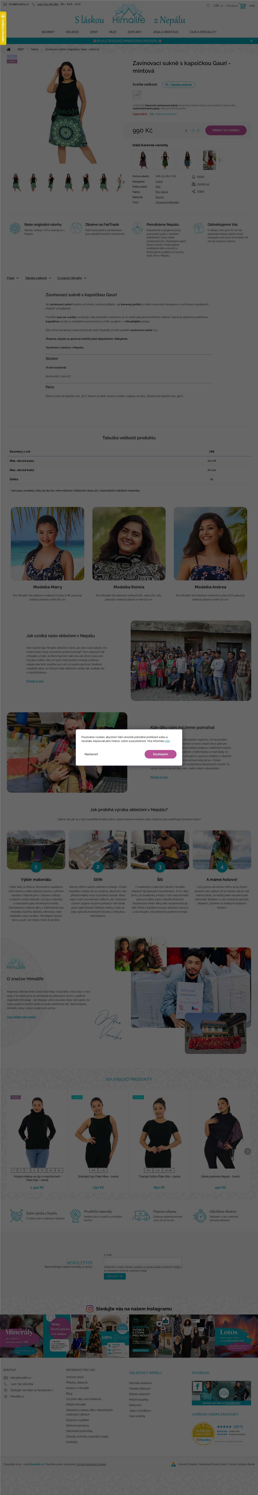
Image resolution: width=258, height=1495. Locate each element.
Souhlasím (160, 754)
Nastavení (91, 754)
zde (167, 741)
